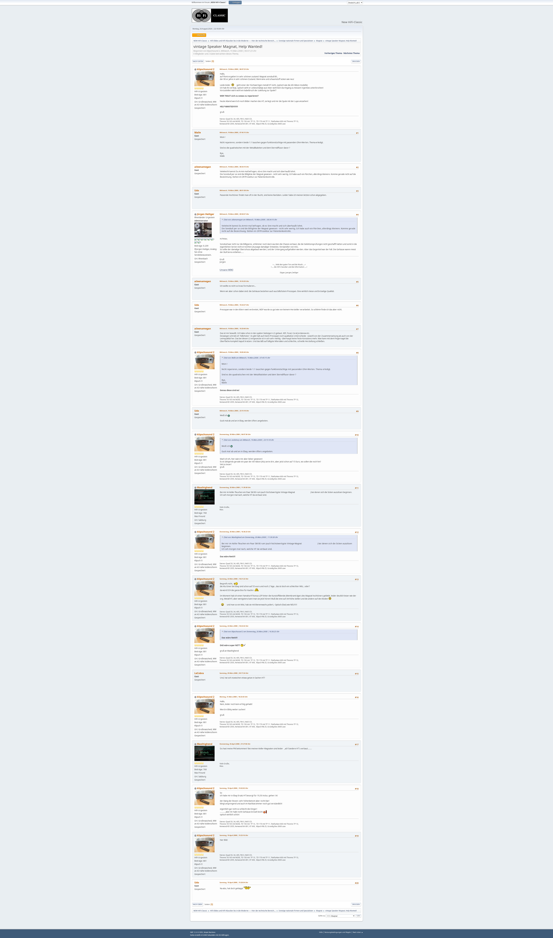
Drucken (356, 61)
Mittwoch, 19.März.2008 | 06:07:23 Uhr (234, 69)
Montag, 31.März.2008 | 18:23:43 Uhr (234, 697)
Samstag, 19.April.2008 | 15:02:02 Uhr (234, 788)
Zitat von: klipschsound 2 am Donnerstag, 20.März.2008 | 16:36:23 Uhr (251, 631)
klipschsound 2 (205, 69)
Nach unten (198, 61)
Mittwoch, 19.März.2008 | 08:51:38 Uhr (234, 190)
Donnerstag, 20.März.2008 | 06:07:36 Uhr (235, 434)
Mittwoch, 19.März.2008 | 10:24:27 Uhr (234, 305)
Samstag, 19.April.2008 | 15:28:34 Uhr (234, 882)
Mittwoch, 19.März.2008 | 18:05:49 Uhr (234, 352)
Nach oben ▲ (358, 932)
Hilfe (321, 932)
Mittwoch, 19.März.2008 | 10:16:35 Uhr (234, 281)
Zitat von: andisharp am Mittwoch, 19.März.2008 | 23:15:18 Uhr (249, 440)
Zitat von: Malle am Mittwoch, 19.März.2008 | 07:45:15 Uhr (247, 358)
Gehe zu (321, 915)
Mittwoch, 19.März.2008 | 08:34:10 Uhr (234, 167)
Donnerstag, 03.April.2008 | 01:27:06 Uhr (235, 744)
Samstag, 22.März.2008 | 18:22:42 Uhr (234, 626)
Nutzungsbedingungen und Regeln (337, 932)
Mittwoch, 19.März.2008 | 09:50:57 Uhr (234, 214)
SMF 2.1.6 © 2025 (196, 932)
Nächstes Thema (351, 53)
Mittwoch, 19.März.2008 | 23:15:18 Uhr (234, 411)
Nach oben (197, 904)
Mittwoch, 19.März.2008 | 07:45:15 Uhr (234, 132)
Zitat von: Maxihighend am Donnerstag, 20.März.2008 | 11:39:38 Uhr (251, 537)
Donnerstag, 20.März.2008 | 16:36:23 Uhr (235, 532)
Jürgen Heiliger (205, 214)
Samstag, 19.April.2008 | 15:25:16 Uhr (234, 835)
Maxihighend (204, 487)
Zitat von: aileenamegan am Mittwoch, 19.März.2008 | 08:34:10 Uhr (250, 219)
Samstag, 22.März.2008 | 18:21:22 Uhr (234, 579)
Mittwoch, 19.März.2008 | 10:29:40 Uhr (234, 328)
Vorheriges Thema (333, 53)
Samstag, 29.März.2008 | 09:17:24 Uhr (234, 673)
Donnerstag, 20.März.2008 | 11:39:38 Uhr (235, 487)
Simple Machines (209, 932)
